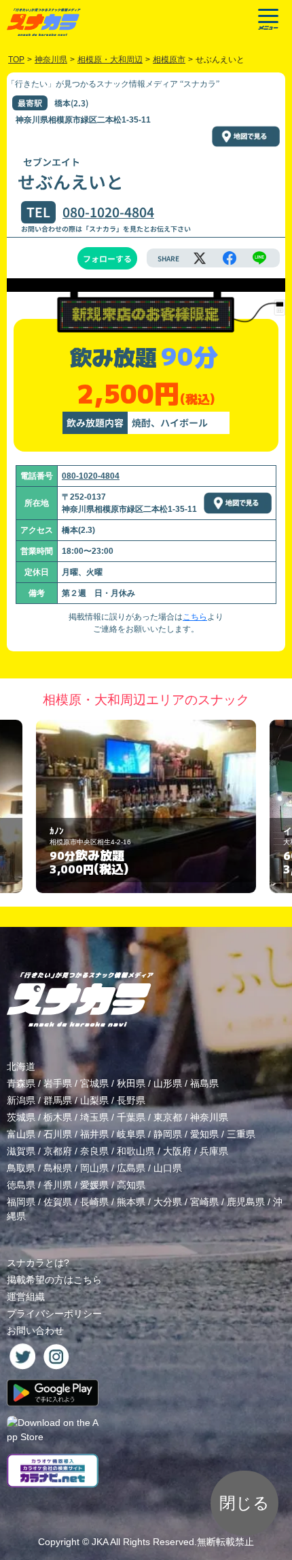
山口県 (167, 1168)
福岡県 (21, 1201)
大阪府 (177, 1151)
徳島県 (21, 1184)
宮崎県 (204, 1201)
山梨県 (94, 1100)
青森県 (21, 1083)
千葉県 (131, 1117)
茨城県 (21, 1117)
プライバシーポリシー (54, 1313)
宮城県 (94, 1083)
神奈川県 (209, 1117)
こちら (195, 617)
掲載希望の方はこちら (54, 1279)
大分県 (167, 1201)
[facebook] (229, 258)
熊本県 (131, 1201)
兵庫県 (214, 1151)
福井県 (94, 1134)
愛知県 (204, 1134)
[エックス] (199, 258)
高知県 (131, 1184)
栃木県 (57, 1117)
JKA (100, 1541)
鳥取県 (21, 1168)
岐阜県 (131, 1134)
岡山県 (94, 1168)
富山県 (21, 1134)
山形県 (167, 1083)
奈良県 (94, 1151)
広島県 (131, 1168)
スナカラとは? (38, 1262)
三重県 (241, 1134)
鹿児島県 (246, 1201)
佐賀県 (57, 1201)
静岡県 (167, 1134)
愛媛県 (94, 1184)
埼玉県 (94, 1117)
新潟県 (21, 1100)
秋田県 (131, 1083)
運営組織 (26, 1296)
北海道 (21, 1066)
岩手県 (57, 1083)
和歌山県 (136, 1151)
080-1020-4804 (108, 211)
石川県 (57, 1134)
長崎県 (94, 1201)
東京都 (167, 1117)
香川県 (57, 1184)
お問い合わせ (35, 1330)
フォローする (107, 258)
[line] (259, 258)
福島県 (204, 1083)
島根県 (57, 1168)
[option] (146, 807)
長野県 (131, 1100)
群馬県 (57, 1100)
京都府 (57, 1151)
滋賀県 (21, 1151)
